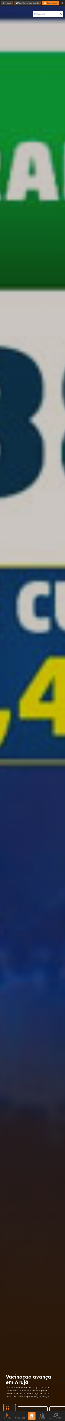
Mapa (8, 3)
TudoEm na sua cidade (28, 3)
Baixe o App (51, 3)
